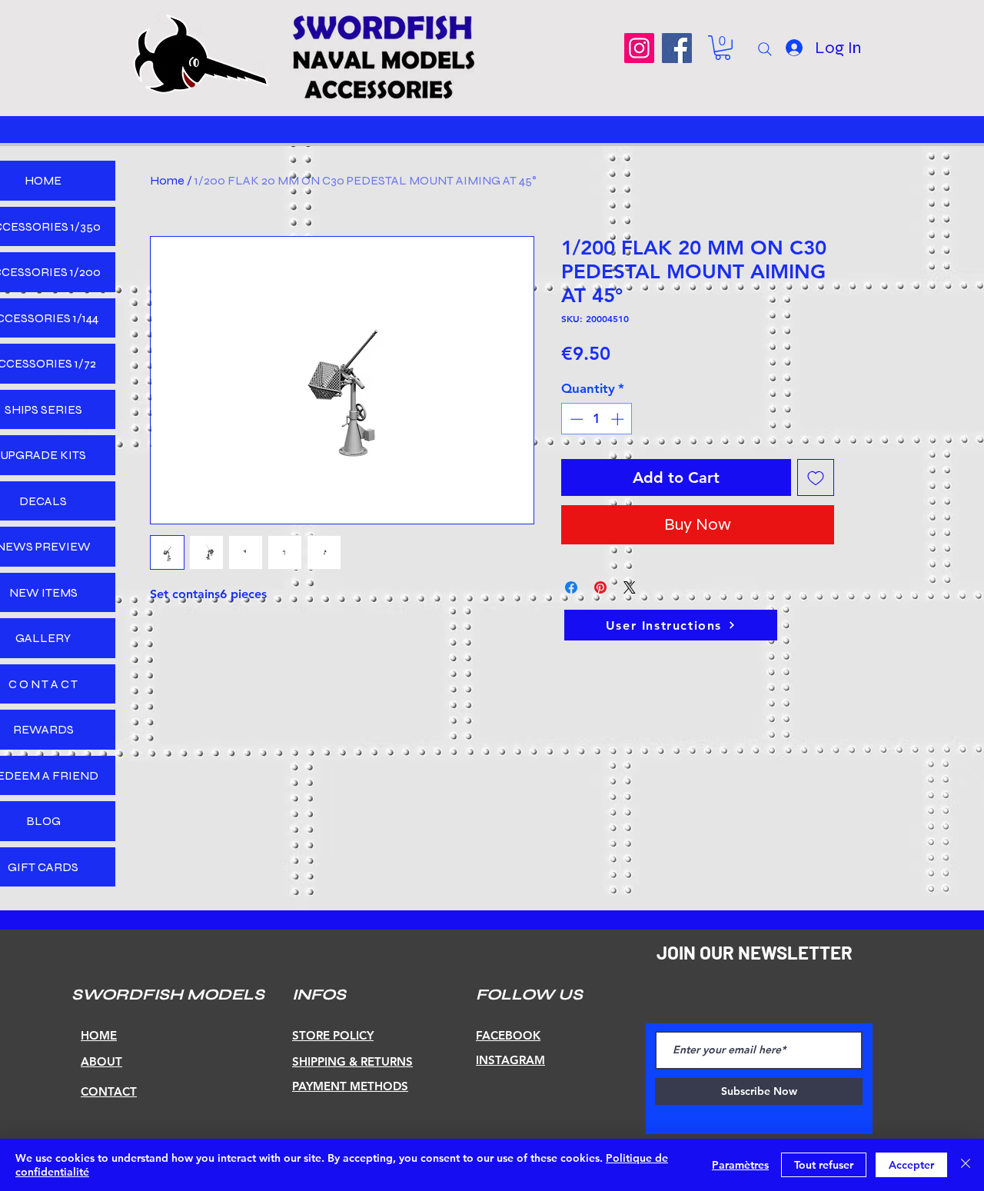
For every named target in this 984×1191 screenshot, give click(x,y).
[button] (722, 47)
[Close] (965, 1165)
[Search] (765, 49)
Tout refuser (823, 1165)
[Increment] (618, 419)
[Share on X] (629, 587)
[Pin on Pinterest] (600, 587)
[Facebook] (677, 48)
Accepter (911, 1165)
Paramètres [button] (740, 1165)
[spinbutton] (597, 419)
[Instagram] (639, 48)
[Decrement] (575, 419)
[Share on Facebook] (571, 587)
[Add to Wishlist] (815, 477)
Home (167, 180)
